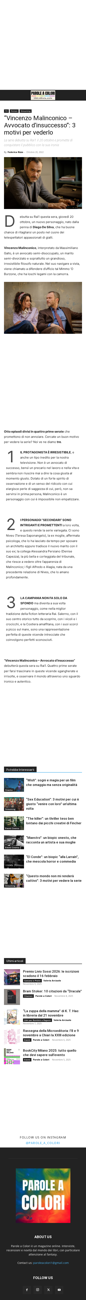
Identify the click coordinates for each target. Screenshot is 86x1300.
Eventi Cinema (12, 828)
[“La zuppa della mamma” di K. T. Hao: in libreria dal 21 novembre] (12, 1017)
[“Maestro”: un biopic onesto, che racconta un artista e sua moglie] (14, 842)
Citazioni (28, 996)
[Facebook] (27, 1290)
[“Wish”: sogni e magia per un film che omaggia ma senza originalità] (14, 785)
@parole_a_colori (43, 1143)
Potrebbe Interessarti (20, 769)
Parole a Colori (43, 995)
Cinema (9, 790)
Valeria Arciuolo (52, 980)
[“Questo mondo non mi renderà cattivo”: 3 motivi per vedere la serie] (14, 881)
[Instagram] (38, 1290)
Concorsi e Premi (32, 980)
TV (6, 111)
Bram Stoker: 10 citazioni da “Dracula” (52, 991)
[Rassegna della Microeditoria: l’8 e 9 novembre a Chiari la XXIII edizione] (12, 1036)
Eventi (27, 1039)
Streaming (25, 111)
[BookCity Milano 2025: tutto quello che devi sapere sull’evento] (12, 1056)
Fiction (14, 111)
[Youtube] (59, 1290)
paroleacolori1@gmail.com (51, 1263)
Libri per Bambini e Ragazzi (37, 1020)
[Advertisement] (43, 45)
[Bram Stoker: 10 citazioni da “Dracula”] (12, 997)
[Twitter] (48, 1290)
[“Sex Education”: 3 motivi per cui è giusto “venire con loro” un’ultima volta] (14, 804)
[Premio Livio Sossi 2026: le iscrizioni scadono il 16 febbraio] (12, 977)
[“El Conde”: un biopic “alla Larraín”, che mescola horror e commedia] (14, 861)
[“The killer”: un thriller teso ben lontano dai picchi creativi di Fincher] (14, 823)
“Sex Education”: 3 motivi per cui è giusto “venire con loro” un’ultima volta (52, 804)
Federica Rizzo (15, 152)
